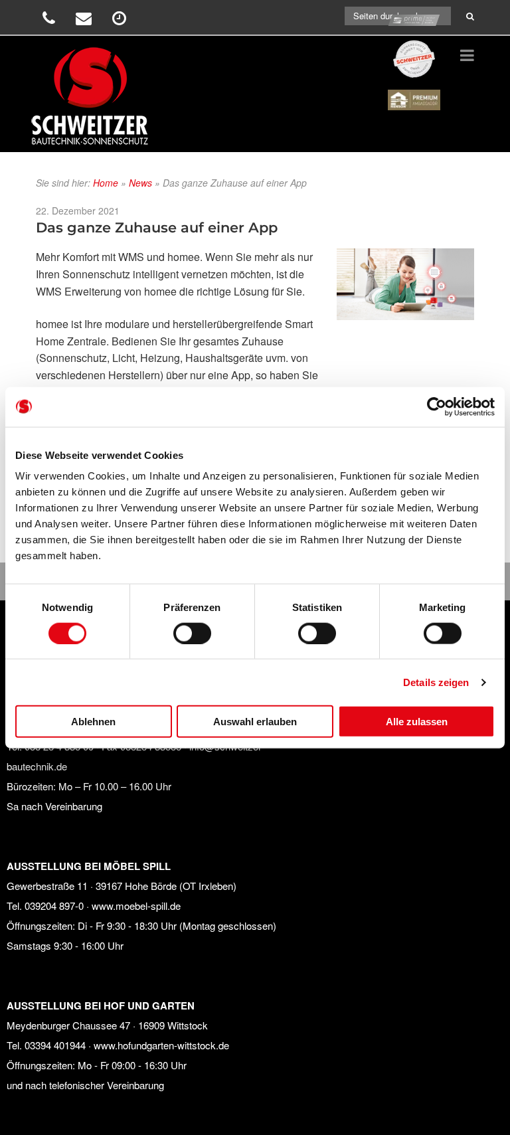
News (140, 182)
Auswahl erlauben (255, 721)
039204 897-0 (54, 906)
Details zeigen (436, 681)
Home (105, 182)
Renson (414, 88)
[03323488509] (50, 20)
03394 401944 (55, 1045)
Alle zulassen (417, 721)
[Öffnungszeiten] (120, 20)
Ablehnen (93, 721)
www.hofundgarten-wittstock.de (161, 1045)
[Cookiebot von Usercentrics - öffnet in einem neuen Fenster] (437, 406)
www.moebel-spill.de (136, 906)
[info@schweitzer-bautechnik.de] (85, 20)
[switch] (192, 633)
